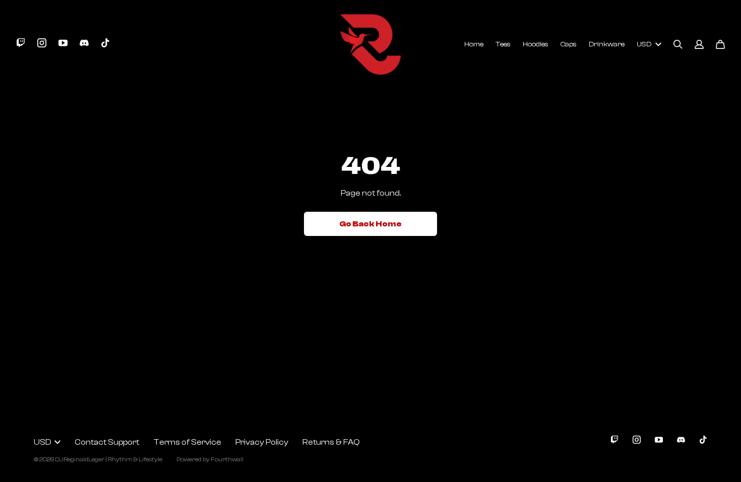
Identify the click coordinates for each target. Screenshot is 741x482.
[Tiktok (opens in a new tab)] (105, 42)
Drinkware (607, 44)
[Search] (678, 44)
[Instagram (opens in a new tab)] (41, 42)
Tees (503, 44)
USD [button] (644, 44)
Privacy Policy (261, 442)
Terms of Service (187, 442)
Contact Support (107, 442)
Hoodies (535, 44)
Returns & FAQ (331, 442)
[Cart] (720, 44)
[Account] (699, 44)
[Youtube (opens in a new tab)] (63, 42)
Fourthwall (227, 459)
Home (473, 44)
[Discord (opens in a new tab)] (84, 42)
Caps (569, 44)
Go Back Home (370, 223)
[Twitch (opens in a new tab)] (20, 42)
